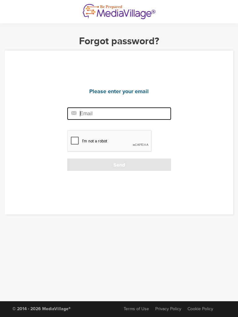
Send (119, 165)
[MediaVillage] (119, 11)
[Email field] (119, 113)
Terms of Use (136, 308)
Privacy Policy (168, 308)
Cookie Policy (200, 308)
